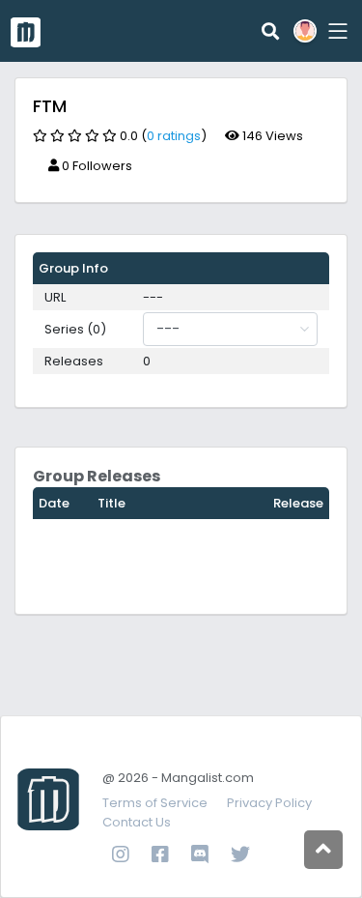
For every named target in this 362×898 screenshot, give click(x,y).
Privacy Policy (269, 803)
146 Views (271, 136)
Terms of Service (155, 803)
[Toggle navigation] (335, 30)
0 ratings (174, 136)
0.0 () (163, 136)
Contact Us (136, 822)
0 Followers (95, 166)
